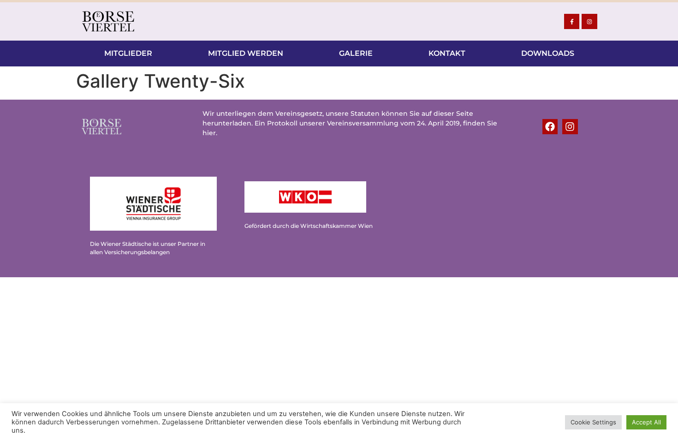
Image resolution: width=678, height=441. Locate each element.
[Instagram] (589, 22)
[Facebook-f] (572, 22)
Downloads (547, 53)
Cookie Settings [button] (593, 422)
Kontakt (446, 53)
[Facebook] (550, 127)
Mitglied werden (245, 53)
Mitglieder (128, 53)
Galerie (356, 53)
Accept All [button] (646, 422)
